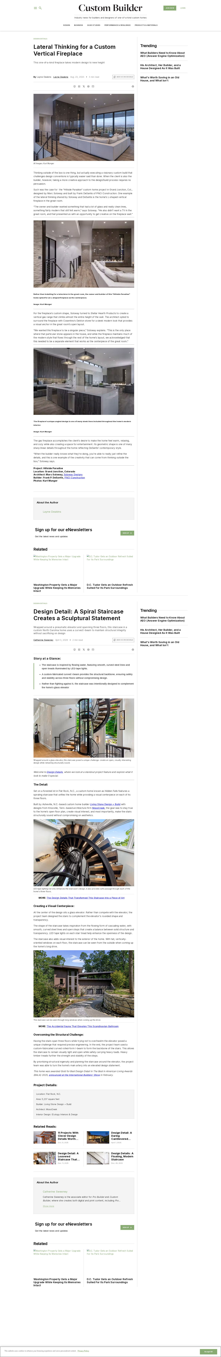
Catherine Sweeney (43, 640)
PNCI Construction (74, 477)
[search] (40, 8)
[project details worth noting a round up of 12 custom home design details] (45, 1137)
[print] (133, 86)
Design (66, 25)
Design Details (40, 39)
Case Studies (93, 25)
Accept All (208, 1352)
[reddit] (88, 86)
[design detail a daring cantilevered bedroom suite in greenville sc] (98, 1137)
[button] (35, 8)
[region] (110, 1352)
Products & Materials (146, 25)
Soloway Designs (73, 474)
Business (78, 25)
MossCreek (98, 808)
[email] (93, 86)
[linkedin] (79, 86)
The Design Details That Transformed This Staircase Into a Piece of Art (85, 897)
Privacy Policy (83, 1351)
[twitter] (83, 86)
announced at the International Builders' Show (74, 1075)
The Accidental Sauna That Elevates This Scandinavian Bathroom (83, 1026)
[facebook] (74, 86)
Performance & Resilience (117, 25)
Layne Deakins (60, 77)
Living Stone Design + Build (105, 804)
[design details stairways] (98, 1158)
